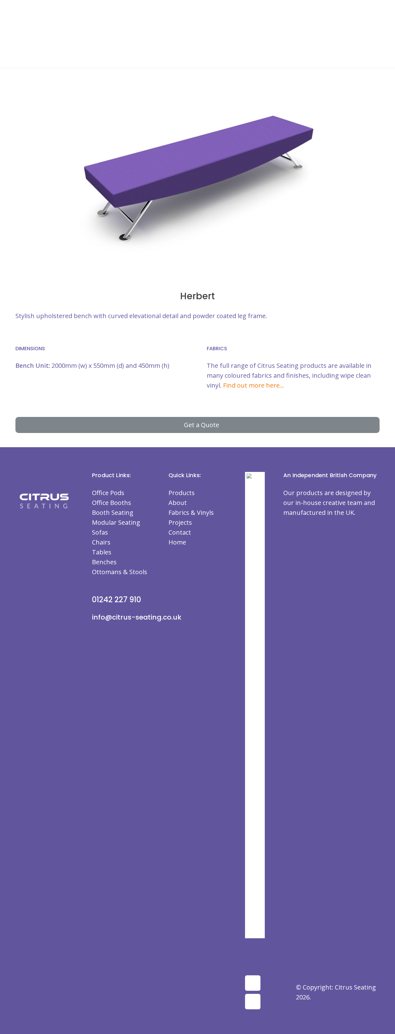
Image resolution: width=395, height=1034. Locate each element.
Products (181, 493)
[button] (255, 11)
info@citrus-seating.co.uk (136, 617)
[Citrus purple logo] (38, 40)
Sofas (100, 532)
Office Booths (111, 502)
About (177, 502)
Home (177, 542)
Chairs (101, 542)
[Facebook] (252, 983)
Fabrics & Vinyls (191, 512)
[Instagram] (252, 1001)
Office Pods (108, 493)
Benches (104, 562)
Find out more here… (253, 385)
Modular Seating (116, 522)
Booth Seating (112, 512)
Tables (101, 552)
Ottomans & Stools (119, 572)
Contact (179, 532)
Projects (180, 522)
